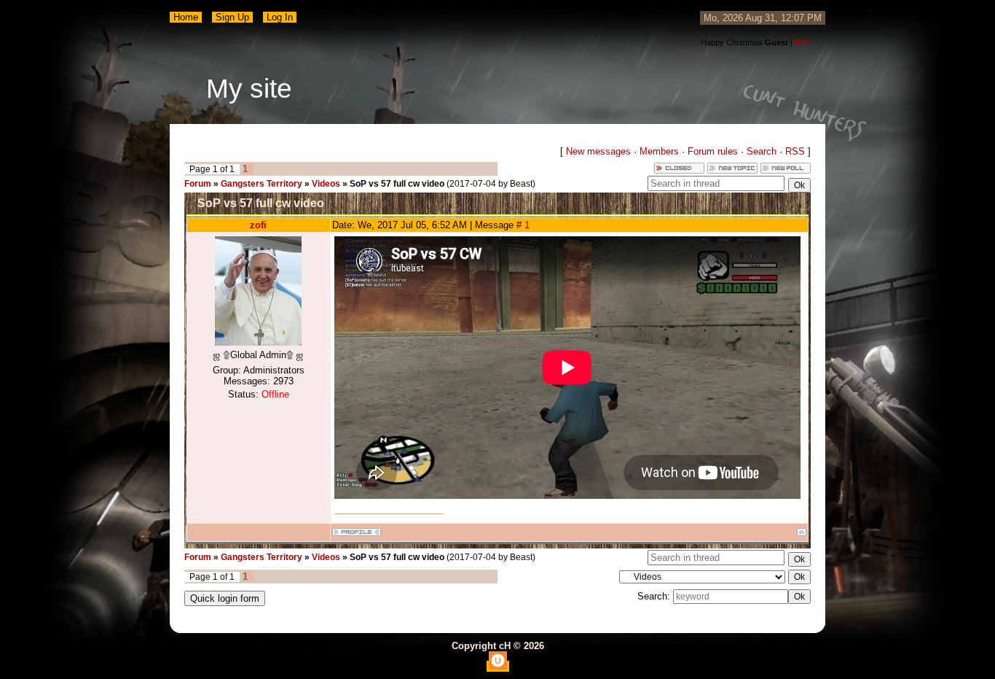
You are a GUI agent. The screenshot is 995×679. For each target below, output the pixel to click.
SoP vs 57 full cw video (397, 184)
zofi (258, 225)
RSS (803, 42)
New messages (598, 151)
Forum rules (713, 151)
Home (185, 17)
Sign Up (232, 17)
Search (761, 151)
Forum (197, 184)
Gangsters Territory (261, 184)
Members (659, 151)
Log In (280, 17)
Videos (326, 184)
